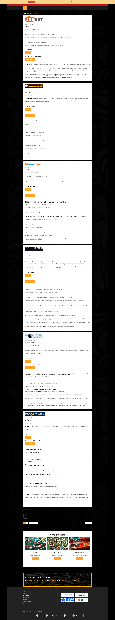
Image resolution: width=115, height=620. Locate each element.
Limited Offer (31, 1)
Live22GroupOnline (33, 583)
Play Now (28, 52)
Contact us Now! (30, 59)
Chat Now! (77, 580)
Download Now (53, 7)
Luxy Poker (28, 170)
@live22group (33, 580)
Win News (60, 7)
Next (33, 522)
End (36, 522)
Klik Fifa (25, 514)
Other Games (44, 7)
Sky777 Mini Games (36, 7)
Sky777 (29, 7)
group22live (53, 580)
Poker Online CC (30, 342)
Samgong (25, 518)
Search (76, 7)
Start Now (35, 558)
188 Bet (27, 26)
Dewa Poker (25, 512)
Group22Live (43, 580)
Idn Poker (28, 420)
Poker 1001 (28, 255)
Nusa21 (25, 516)
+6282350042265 (65, 580)
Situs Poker (28, 92)
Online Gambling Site (68, 7)
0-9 (82, 615)
